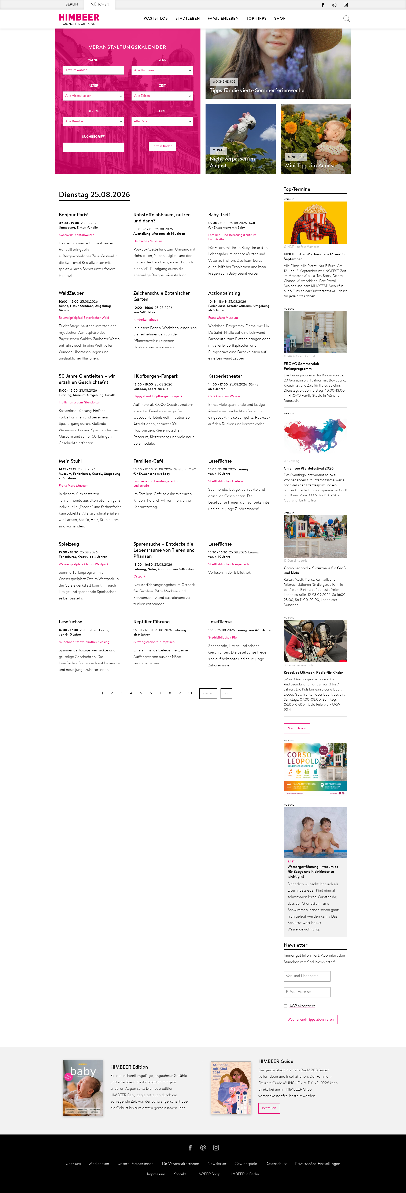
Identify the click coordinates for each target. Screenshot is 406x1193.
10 (190, 693)
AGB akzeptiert (302, 1006)
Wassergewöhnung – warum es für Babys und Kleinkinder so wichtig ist (313, 872)
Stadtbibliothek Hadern (225, 481)
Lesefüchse (220, 461)
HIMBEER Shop (207, 1174)
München (100, 4)
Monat (218, 150)
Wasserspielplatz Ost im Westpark (84, 564)
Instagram (345, 5)
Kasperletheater (225, 376)
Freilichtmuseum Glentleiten (79, 402)
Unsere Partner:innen (136, 1164)
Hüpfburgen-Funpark (155, 376)
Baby (291, 862)
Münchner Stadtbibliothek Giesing (84, 642)
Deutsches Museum (147, 241)
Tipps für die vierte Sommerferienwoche (257, 91)
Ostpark (139, 576)
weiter (208, 693)
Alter (93, 85)
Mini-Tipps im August (310, 166)
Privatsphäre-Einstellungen (317, 1164)
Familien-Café (148, 461)
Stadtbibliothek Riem (223, 637)
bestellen (269, 1108)
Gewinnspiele (246, 1164)
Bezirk (93, 111)
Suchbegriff (93, 137)
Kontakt (180, 1174)
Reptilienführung (151, 622)
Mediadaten (99, 1164)
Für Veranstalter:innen (180, 1164)
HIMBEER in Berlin (244, 1174)
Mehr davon (297, 728)
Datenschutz (276, 1164)
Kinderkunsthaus (145, 319)
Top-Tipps (256, 19)
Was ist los (156, 19)
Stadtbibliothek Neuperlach (228, 564)
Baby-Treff (219, 215)
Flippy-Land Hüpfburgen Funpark (157, 396)
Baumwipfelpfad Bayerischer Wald (84, 318)
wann (93, 60)
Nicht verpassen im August (232, 163)
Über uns (73, 1164)
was (162, 60)
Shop (280, 19)
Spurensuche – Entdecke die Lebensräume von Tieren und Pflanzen (164, 550)
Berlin (72, 4)
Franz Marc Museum (223, 318)
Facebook (323, 5)
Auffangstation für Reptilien (154, 642)
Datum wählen (76, 70)
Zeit (162, 85)
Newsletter (217, 1164)
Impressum (156, 1174)
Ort (162, 111)
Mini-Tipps (296, 157)
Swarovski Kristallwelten (77, 235)
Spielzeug (69, 544)
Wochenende (224, 81)
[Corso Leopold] (315, 770)
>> (226, 693)
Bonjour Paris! (73, 215)
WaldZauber (71, 293)
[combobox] (162, 70)
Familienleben (223, 19)
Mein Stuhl (70, 461)
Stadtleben (188, 19)
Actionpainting (224, 293)
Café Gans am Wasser (224, 396)
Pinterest (334, 5)
